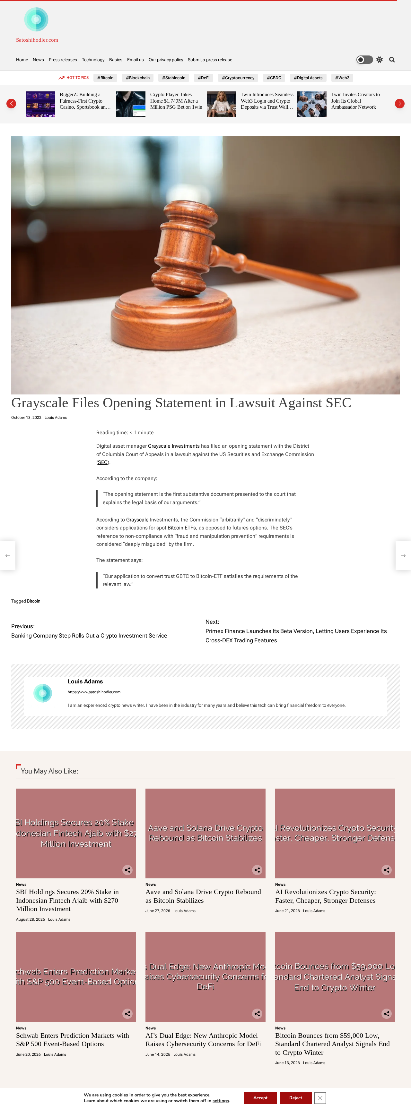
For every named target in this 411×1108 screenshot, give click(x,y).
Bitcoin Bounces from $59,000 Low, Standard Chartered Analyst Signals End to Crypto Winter (332, 1043)
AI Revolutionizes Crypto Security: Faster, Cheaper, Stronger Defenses (325, 896)
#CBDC (274, 77)
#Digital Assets (308, 77)
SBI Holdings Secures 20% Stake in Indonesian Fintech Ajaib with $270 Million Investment (67, 900)
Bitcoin (175, 528)
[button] (11, 103)
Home (22, 59)
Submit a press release (210, 59)
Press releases (63, 59)
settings (221, 1101)
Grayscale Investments (174, 446)
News (38, 59)
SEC (103, 462)
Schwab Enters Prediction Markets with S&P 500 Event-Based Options (72, 1039)
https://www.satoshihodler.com (94, 692)
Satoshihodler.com (37, 40)
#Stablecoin (173, 77)
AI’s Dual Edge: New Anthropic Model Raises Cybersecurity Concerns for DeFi (203, 1039)
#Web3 (342, 77)
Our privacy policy (166, 59)
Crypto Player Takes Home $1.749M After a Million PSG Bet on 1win (112, 100)
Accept (260, 1098)
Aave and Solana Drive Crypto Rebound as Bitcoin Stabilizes (203, 896)
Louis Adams (56, 417)
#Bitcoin (105, 77)
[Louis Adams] (42, 696)
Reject (295, 1098)
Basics (115, 59)
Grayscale (137, 520)
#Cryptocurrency (238, 77)
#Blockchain (138, 77)
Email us (135, 59)
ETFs (190, 528)
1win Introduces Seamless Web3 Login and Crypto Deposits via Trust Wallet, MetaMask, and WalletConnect (203, 107)
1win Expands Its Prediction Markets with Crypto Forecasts (382, 100)
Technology (93, 59)
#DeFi (203, 77)
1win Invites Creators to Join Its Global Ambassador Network (291, 100)
